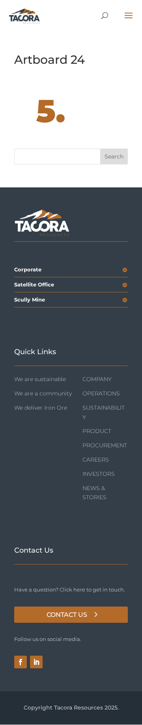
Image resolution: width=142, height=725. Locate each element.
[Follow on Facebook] (20, 662)
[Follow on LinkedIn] (36, 662)
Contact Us (67, 614)
